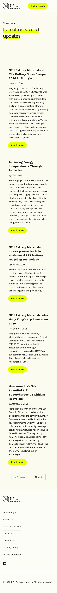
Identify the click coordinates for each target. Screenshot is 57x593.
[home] (11, 6)
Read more (17, 145)
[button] (51, 6)
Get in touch (38, 6)
